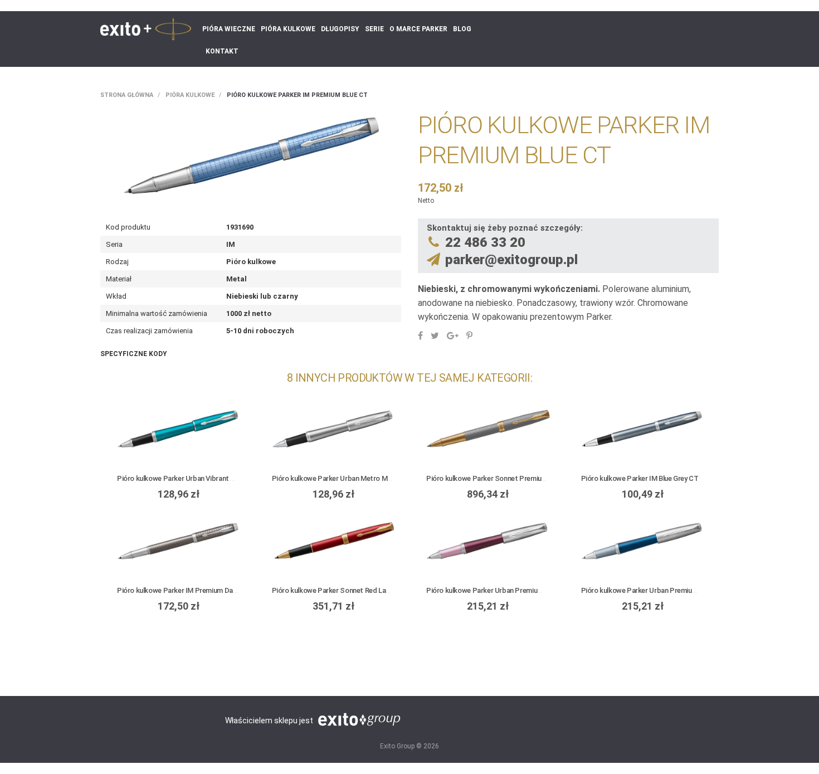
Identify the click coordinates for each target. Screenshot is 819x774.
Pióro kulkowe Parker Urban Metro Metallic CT (345, 478)
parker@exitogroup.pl (511, 259)
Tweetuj (435, 335)
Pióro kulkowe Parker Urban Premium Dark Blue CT (660, 590)
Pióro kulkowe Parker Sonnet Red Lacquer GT (344, 590)
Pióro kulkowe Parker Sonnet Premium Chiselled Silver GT (516, 478)
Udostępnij (420, 335)
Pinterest (469, 335)
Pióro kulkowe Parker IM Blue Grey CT (640, 478)
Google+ (453, 335)
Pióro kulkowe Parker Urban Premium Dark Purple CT (509, 590)
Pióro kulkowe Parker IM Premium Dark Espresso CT (199, 590)
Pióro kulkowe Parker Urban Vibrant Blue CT (186, 478)
